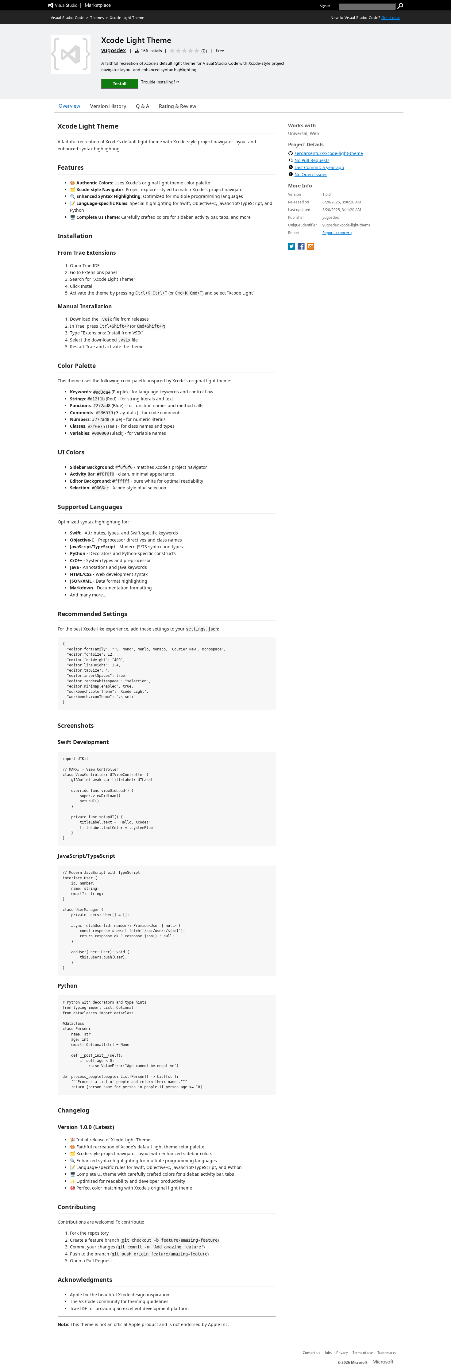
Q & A (142, 106)
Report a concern (337, 232)
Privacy (342, 1352)
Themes (97, 17)
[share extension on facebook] (301, 248)
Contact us (311, 1352)
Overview (69, 105)
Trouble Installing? (158, 82)
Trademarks (386, 1352)
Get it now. (390, 17)
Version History (108, 106)
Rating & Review (177, 106)
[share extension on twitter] (292, 248)
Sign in (325, 5)
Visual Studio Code (67, 17)
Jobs (328, 1352)
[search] (400, 6)
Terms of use (363, 1352)
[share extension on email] (310, 248)
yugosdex (113, 50)
